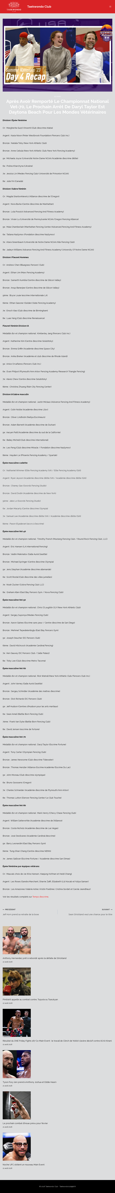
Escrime (57, 96)
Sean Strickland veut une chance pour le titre (90, 912)
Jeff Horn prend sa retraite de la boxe (21, 912)
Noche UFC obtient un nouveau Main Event (23, 1164)
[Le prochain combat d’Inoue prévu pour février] (57, 1105)
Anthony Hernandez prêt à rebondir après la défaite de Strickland (34, 958)
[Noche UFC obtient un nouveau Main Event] (57, 1147)
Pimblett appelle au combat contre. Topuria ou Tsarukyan (30, 999)
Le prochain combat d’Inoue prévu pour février (25, 1123)
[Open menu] (110, 6)
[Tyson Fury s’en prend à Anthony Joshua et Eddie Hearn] (57, 1064)
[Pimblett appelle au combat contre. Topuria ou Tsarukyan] (57, 982)
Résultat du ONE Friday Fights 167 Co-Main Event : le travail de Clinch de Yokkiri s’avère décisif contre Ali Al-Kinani (57, 1041)
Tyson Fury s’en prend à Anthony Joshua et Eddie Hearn (29, 1082)
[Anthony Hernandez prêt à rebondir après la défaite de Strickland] (57, 940)
